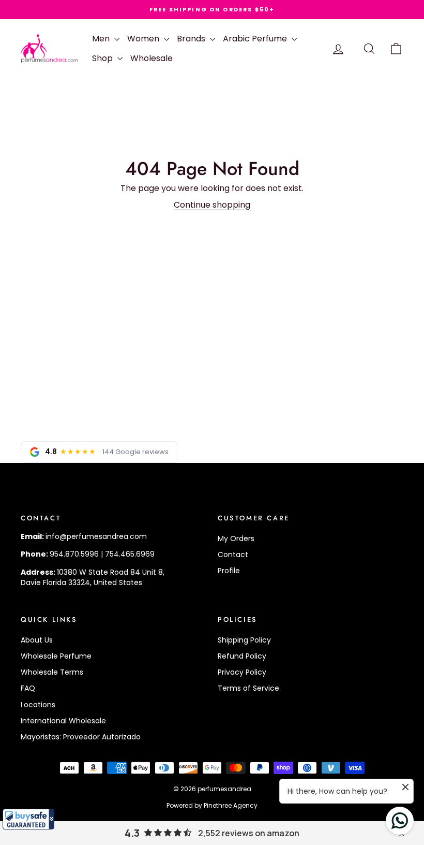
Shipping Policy (244, 640)
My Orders (236, 538)
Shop (103, 58)
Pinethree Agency (231, 805)
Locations (38, 705)
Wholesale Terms (52, 672)
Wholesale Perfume (56, 656)
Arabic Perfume (256, 39)
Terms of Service (248, 688)
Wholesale (151, 58)
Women (144, 39)
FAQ (28, 688)
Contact (233, 554)
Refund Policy (242, 656)
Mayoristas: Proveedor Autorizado (81, 737)
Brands (192, 39)
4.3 (132, 833)
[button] (28, 819)
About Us (37, 640)
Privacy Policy (242, 672)
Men (102, 39)
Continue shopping (212, 205)
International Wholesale (63, 721)
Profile (229, 570)
